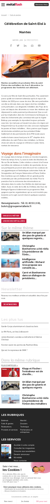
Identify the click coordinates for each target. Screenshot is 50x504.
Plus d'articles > (9, 365)
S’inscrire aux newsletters (24, 451)
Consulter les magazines (24, 448)
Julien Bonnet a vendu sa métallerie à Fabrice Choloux (21, 338)
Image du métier (11, 216)
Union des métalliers (14, 221)
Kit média (18, 457)
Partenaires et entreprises (26, 431)
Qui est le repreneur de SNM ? (14, 350)
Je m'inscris (10, 304)
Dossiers (23, 423)
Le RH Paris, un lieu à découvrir (14, 331)
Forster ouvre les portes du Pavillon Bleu (19, 345)
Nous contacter (20, 460)
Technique (24, 426)
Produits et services (9, 430)
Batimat (4, 420)
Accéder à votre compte (24, 445)
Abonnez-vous (41, 4)
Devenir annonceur (22, 454)
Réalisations (6, 426)
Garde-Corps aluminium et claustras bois (19, 326)
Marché (23, 420)
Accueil (4, 15)
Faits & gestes (15, 15)
